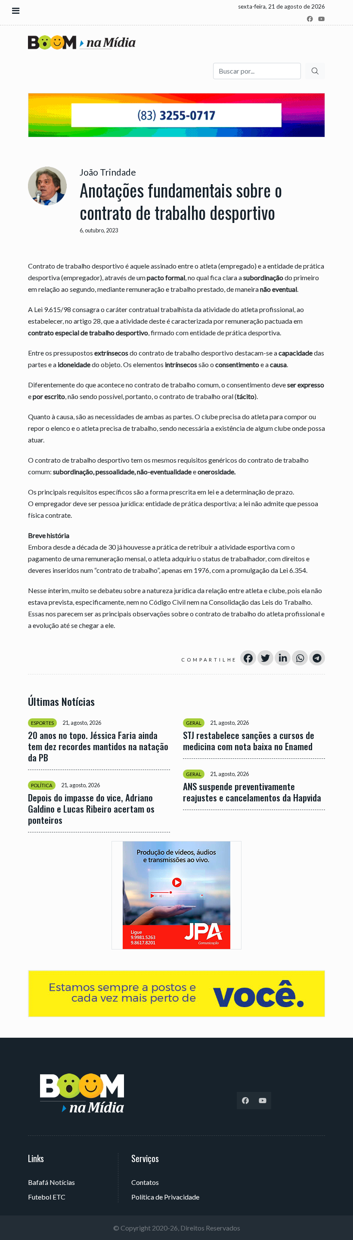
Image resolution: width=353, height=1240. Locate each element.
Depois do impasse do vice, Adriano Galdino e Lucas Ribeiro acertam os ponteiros (91, 809)
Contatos (145, 1182)
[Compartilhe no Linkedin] (283, 657)
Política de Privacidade (165, 1197)
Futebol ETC (46, 1197)
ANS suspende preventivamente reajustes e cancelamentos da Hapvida (252, 792)
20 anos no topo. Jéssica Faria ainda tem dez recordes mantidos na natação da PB (98, 746)
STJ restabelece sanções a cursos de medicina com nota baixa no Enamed (248, 741)
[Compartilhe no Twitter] (265, 657)
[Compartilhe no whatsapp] (300, 657)
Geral (193, 723)
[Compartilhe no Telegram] (317, 657)
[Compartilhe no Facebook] (248, 657)
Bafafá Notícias (51, 1182)
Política (42, 785)
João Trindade (108, 172)
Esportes (42, 723)
